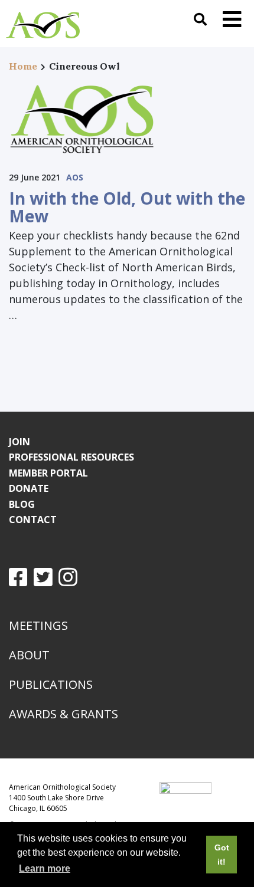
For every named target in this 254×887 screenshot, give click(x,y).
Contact (33, 519)
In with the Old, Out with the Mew (127, 207)
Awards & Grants (63, 714)
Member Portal (48, 473)
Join (19, 441)
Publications (51, 684)
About (29, 655)
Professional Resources (71, 457)
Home (23, 66)
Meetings (38, 625)
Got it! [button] (221, 854)
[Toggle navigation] (232, 19)
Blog (22, 504)
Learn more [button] (44, 868)
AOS (74, 177)
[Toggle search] (200, 19)
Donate (28, 488)
